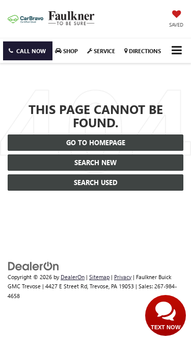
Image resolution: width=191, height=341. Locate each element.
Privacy (122, 277)
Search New (95, 162)
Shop (70, 51)
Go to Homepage (95, 142)
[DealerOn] (34, 265)
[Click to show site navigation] (176, 50)
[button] (27, 50)
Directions (144, 51)
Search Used (96, 182)
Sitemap (99, 277)
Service (103, 51)
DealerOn (73, 277)
